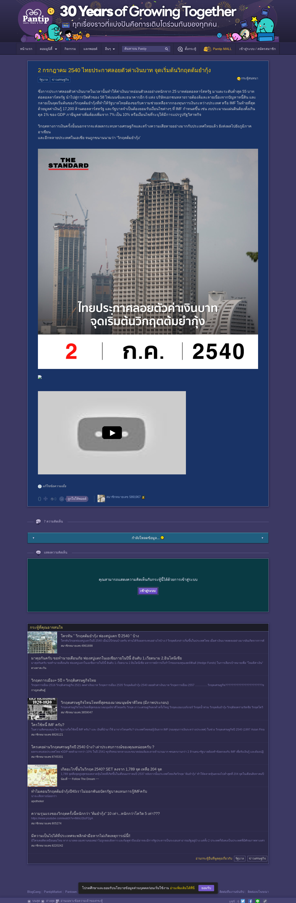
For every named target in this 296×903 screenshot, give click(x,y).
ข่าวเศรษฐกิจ (60, 79)
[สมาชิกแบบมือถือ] (143, 497)
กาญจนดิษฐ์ (38, 690)
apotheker (37, 801)
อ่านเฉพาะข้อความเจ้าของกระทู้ (82, 901)
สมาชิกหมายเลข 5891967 (123, 497)
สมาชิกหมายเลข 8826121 (47, 734)
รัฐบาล (43, 79)
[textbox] (146, 48)
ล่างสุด (50, 901)
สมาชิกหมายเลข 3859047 (77, 712)
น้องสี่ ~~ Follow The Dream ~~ (80, 779)
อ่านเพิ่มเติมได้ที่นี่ (182, 888)
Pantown (71, 892)
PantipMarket (53, 892)
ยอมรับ (206, 888)
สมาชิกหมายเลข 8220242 (47, 845)
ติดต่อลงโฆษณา (258, 892)
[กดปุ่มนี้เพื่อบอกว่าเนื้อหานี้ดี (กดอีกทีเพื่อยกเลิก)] (45, 499)
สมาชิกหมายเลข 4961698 (77, 645)
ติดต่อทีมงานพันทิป (231, 892)
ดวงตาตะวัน (38, 668)
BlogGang (33, 892)
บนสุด (36, 901)
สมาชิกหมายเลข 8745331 (47, 756)
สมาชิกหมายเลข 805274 (46, 823)
